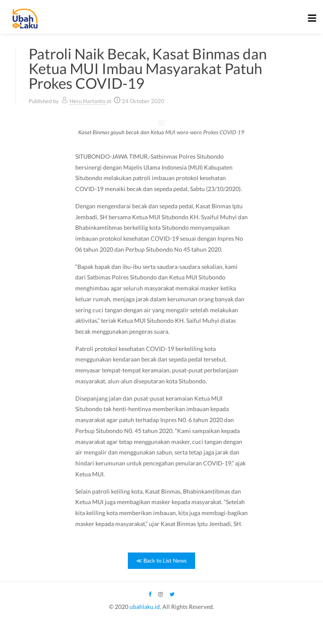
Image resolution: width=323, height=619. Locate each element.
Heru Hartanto (87, 101)
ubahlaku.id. (145, 606)
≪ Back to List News (161, 560)
